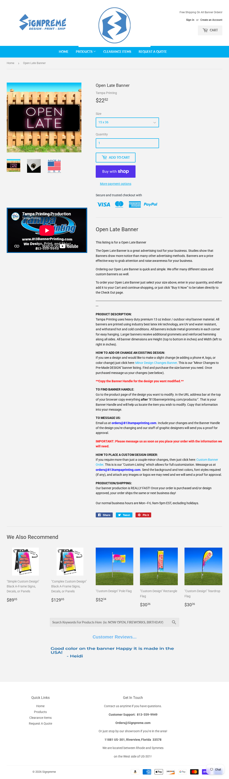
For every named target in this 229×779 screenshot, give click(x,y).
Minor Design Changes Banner (156, 363)
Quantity (102, 134)
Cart (213, 30)
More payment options (115, 184)
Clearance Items (117, 51)
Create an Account (211, 19)
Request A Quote (153, 51)
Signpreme (49, 771)
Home (63, 51)
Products (84, 51)
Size (98, 113)
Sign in (190, 19)
